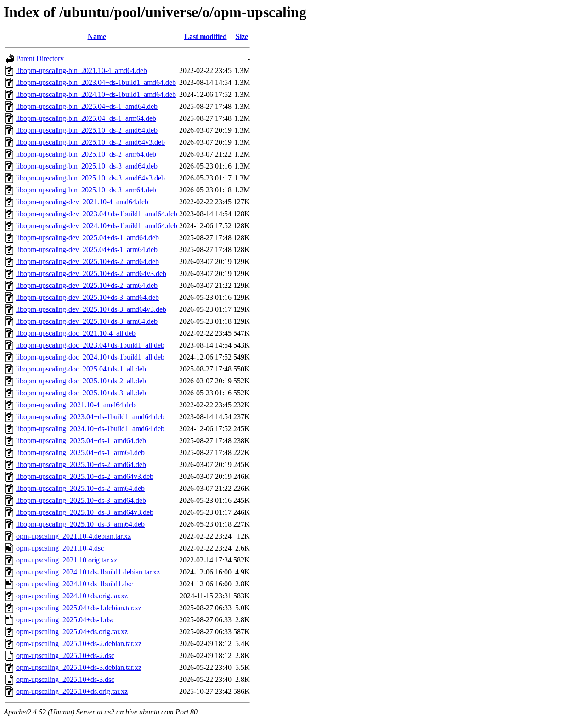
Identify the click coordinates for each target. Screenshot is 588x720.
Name (97, 36)
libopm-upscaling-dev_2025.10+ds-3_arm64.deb (87, 321)
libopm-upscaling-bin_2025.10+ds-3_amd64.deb (87, 166)
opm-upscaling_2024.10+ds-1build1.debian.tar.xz (88, 572)
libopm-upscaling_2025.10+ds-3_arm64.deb (80, 524)
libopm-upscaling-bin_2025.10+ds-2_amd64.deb (87, 130)
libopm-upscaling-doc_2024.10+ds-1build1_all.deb (90, 357)
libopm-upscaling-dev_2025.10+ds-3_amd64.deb (87, 297)
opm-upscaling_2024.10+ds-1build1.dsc (74, 584)
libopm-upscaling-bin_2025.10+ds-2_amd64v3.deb (90, 142)
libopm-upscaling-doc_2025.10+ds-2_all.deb (81, 381)
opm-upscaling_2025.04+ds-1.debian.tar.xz (78, 608)
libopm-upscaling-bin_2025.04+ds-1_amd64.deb (87, 106)
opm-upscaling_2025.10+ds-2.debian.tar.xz (78, 643)
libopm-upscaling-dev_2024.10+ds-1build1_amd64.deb (96, 226)
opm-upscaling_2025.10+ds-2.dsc (65, 655)
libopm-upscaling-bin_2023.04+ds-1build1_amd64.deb (96, 82)
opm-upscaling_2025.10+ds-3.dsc (65, 679)
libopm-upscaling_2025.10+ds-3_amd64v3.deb (84, 512)
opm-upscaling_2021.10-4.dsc (60, 548)
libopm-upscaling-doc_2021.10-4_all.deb (76, 333)
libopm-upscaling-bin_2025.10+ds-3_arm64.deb (86, 190)
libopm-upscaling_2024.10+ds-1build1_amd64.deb (90, 429)
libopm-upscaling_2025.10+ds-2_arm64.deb (80, 488)
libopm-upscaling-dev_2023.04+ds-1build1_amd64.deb (96, 214)
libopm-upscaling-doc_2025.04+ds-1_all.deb (81, 369)
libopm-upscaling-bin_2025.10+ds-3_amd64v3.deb (90, 178)
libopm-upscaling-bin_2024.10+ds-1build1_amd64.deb (96, 94)
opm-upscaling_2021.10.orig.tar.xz (66, 560)
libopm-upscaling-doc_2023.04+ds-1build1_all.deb (90, 345)
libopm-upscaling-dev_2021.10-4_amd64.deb (82, 202)
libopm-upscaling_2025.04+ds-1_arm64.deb (80, 452)
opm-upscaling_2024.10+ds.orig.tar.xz (72, 596)
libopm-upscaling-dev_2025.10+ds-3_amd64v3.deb (91, 309)
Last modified (205, 36)
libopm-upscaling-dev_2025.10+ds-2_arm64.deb (87, 285)
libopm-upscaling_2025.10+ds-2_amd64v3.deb (84, 476)
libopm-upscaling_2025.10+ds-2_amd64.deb (81, 464)
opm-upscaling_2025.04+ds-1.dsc (65, 620)
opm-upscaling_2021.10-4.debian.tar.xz (73, 536)
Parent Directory (40, 58)
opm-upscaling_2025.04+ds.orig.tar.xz (72, 632)
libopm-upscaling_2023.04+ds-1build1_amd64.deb (90, 417)
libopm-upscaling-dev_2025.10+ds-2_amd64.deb (87, 261)
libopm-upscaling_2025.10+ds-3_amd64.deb (81, 500)
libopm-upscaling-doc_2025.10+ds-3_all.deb (81, 393)
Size (242, 36)
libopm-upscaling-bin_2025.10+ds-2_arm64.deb (86, 154)
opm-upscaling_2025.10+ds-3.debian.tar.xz (78, 667)
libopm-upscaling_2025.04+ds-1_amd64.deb (81, 440)
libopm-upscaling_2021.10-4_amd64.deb (76, 405)
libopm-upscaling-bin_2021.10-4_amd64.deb (81, 70)
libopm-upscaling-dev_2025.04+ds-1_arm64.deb (87, 249)
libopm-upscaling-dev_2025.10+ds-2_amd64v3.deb (91, 273)
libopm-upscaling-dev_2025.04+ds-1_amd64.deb (87, 238)
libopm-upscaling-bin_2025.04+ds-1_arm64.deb (86, 118)
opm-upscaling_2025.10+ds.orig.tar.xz (72, 691)
